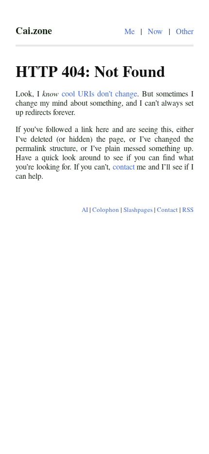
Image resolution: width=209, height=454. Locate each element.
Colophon (105, 209)
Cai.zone (34, 30)
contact (124, 166)
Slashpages (138, 209)
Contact (167, 209)
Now (155, 31)
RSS (187, 209)
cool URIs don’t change (99, 93)
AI (85, 209)
